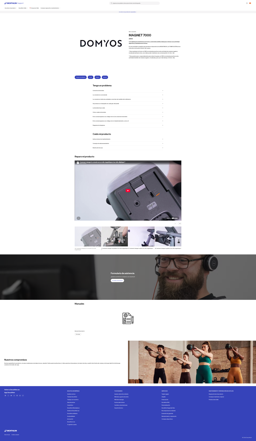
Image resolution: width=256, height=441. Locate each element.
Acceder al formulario (117, 280)
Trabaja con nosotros (72, 399)
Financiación (165, 399)
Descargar (78, 334)
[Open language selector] (250, 3)
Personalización (166, 405)
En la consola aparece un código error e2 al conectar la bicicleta (110, 116)
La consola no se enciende (100, 95)
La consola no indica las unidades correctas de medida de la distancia (112, 99)
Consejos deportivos (167, 419)
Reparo (97, 77)
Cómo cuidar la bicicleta (99, 112)
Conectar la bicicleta (98, 90)
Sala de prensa (71, 402)
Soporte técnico (118, 408)
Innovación (70, 419)
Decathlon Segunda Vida (168, 408)
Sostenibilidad (71, 416)
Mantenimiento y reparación (169, 416)
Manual (105, 77)
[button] (88, 238)
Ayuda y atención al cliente (121, 394)
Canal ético (70, 405)
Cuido (90, 77)
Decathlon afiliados (72, 413)
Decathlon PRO (166, 402)
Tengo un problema (80, 77)
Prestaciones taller (214, 399)
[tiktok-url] (23, 395)
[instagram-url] (14, 395)
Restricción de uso (98, 147)
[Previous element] (175, 223)
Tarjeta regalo (165, 394)
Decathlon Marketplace (73, 408)
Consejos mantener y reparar (216, 396)
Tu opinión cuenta (72, 424)
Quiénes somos (71, 394)
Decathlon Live (71, 422)
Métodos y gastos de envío (121, 396)
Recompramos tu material (168, 410)
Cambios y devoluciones (120, 405)
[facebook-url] (5, 395)
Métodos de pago (119, 399)
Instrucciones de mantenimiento (102, 139)
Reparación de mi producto (216, 394)
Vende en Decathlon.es (73, 410)
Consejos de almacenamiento (101, 143)
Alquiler (164, 396)
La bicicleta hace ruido (99, 108)
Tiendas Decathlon (72, 396)
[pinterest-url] (17, 395)
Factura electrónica (119, 402)
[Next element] (179, 223)
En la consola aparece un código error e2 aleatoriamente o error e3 (111, 121)
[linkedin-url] (20, 395)
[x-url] (8, 395)
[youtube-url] (11, 395)
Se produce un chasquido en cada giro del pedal (106, 103)
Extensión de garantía (167, 413)
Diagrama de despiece (99, 125)
